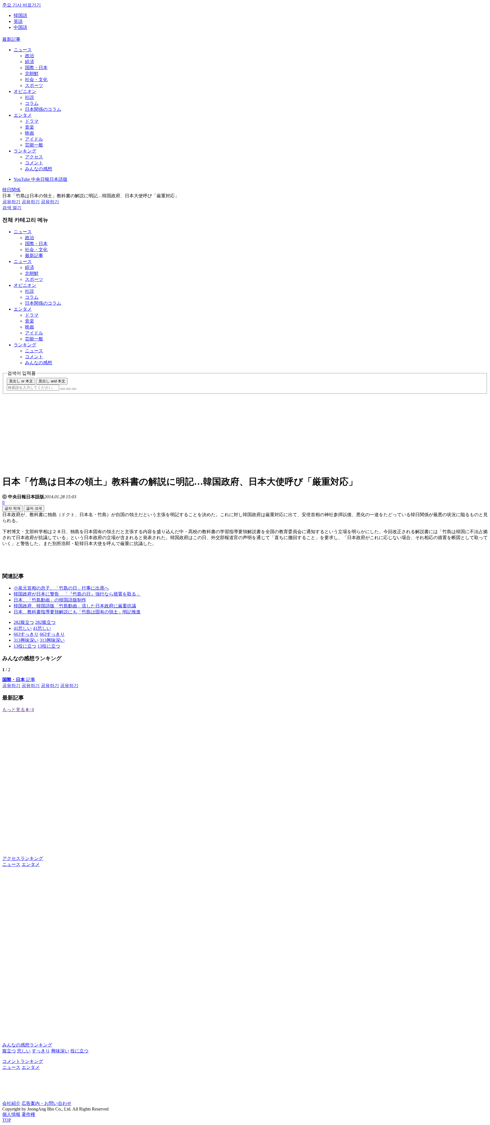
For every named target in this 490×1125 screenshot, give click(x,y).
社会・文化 (36, 79)
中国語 (20, 27)
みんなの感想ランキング (27, 1045)
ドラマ (32, 121)
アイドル (34, 139)
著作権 (28, 1114)
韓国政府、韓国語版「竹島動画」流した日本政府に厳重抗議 (75, 605)
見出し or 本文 (21, 381)
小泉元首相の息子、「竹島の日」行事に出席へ (61, 588)
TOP (6, 1120)
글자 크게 (34, 508)
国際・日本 (36, 67)
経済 (29, 61)
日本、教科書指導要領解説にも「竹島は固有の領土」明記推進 (77, 611)
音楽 (29, 127)
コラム (32, 103)
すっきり (41, 1050)
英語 (18, 21)
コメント (34, 162)
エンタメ (23, 115)
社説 (29, 97)
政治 (29, 55)
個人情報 (11, 1114)
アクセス (34, 156)
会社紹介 (11, 1103)
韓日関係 (11, 189)
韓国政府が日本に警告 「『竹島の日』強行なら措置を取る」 (77, 594)
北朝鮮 (32, 73)
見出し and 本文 (52, 381)
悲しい (24, 1050)
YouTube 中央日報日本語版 (40, 179)
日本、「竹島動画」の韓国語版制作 (50, 600)
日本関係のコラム (43, 109)
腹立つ (9, 1050)
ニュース (23, 49)
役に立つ (79, 1050)
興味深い (60, 1050)
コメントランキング (22, 1061)
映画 (29, 133)
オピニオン (25, 91)
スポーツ (34, 85)
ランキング (25, 151)
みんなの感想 (38, 168)
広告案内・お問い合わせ (46, 1103)
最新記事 (11, 39)
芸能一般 (34, 145)
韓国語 (20, 15)
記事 (18, 679)
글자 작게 (12, 508)
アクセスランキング (22, 858)
